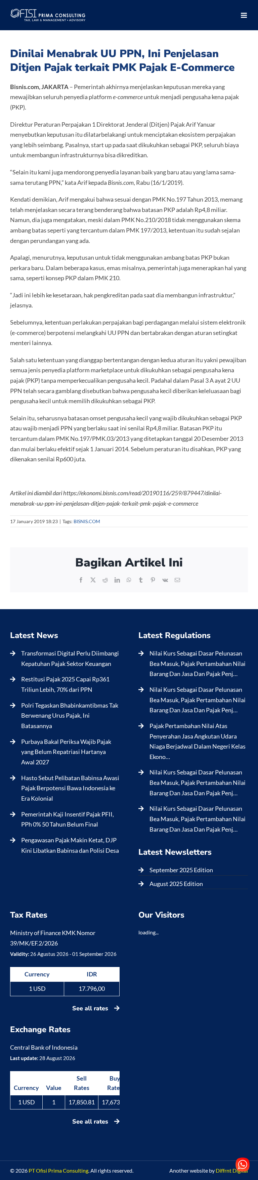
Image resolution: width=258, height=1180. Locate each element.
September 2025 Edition (181, 870)
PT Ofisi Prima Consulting (58, 1170)
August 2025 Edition (176, 883)
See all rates (91, 1008)
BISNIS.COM (87, 521)
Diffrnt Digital (232, 1170)
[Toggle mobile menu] (244, 15)
